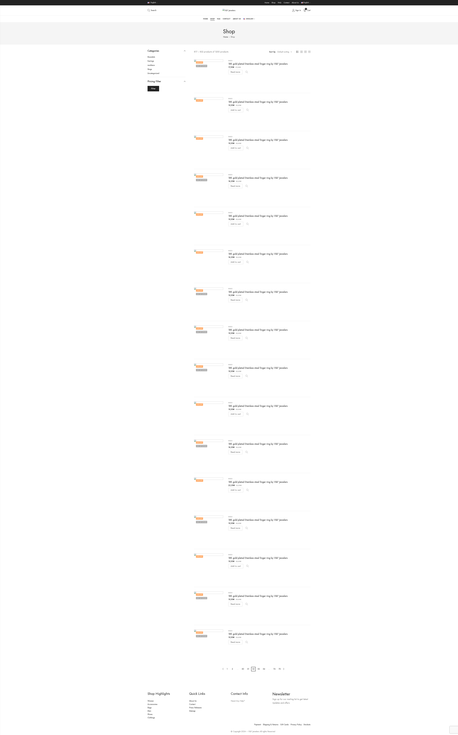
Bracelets (151, 57)
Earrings (151, 61)
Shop (274, 2)
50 (243, 669)
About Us (295, 2)
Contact (286, 2)
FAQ (279, 2)
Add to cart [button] (236, 110)
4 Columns (309, 52)
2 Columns (301, 52)
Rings (230, 61)
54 (264, 669)
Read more (235, 72)
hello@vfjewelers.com (245, 707)
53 (259, 669)
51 (248, 669)
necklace (151, 65)
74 (274, 669)
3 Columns (305, 52)
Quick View (246, 72)
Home (267, 2)
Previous (223, 669)
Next (284, 669)
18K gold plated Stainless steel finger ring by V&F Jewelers (258, 64)
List (298, 52)
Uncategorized (153, 73)
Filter (153, 88)
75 (280, 669)
